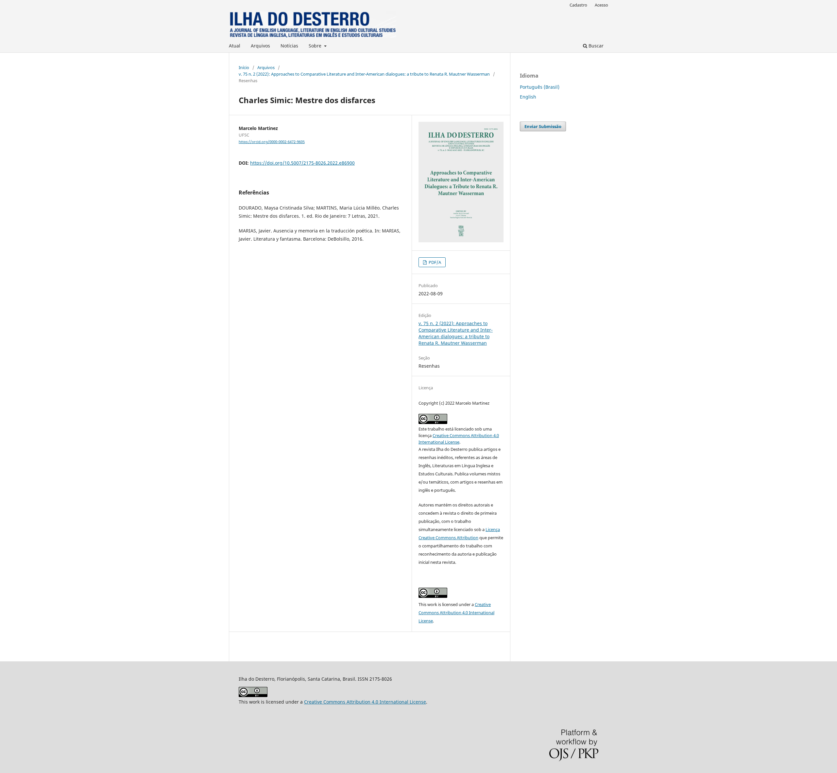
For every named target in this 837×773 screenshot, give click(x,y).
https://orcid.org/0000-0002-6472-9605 (272, 141)
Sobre (316, 46)
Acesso (601, 5)
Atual (234, 46)
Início (244, 67)
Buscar (595, 46)
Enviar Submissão (542, 126)
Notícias (289, 46)
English (528, 97)
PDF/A (434, 262)
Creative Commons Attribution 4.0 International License (456, 612)
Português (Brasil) (539, 87)
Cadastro (578, 5)
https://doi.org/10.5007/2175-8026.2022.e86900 (302, 163)
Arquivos (260, 46)
